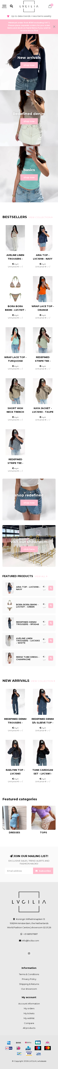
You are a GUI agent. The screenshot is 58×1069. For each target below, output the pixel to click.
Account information (29, 1003)
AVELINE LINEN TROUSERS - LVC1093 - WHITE (15, 259)
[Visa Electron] (39, 1053)
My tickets (29, 1013)
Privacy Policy (29, 979)
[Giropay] (9, 1048)
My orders (29, 1008)
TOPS (34, 807)
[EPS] (48, 1042)
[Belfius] (28, 1042)
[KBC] (28, 1048)
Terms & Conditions (29, 974)
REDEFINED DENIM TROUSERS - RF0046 (15, 723)
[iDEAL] (19, 1048)
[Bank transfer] (19, 1042)
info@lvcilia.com (30, 940)
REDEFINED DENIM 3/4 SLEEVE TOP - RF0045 (43, 723)
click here (29, 549)
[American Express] (9, 1042)
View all (40, 576)
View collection (40, 217)
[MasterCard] (48, 1048)
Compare (29, 1023)
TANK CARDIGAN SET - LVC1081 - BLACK (42, 774)
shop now (29, 65)
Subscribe (44, 871)
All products (29, 1028)
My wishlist (29, 1018)
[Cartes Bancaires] (38, 1042)
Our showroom (29, 989)
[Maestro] (38, 1048)
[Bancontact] (19, 1053)
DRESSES (7, 807)
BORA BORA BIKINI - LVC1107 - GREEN (15, 310)
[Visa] (29, 1053)
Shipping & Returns (29, 984)
